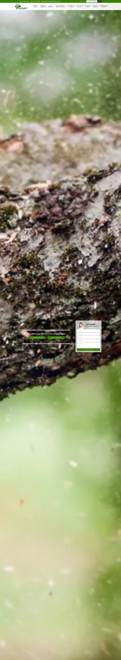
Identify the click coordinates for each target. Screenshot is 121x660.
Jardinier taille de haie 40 (88, 6)
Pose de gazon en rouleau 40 (79, 6)
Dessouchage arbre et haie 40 (71, 6)
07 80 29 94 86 (36, 1)
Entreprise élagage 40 (35, 6)
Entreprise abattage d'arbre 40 (104, 6)
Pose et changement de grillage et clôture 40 (60, 6)
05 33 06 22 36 (25, 1)
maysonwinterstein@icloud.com (52, 1)
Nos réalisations (37, 337)
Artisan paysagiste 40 (50, 6)
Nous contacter (56, 337)
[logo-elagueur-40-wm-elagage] (21, 6)
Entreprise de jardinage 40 (43, 6)
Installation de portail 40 (95, 6)
